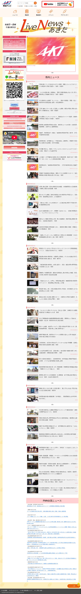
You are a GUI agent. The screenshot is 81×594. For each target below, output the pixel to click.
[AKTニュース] (40, 26)
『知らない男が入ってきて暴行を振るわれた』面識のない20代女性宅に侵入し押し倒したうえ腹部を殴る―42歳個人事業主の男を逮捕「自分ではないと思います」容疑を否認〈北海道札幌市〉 (51, 533)
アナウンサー (65, 15)
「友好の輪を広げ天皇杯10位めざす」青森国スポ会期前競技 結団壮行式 (42, 563)
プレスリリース (14, 590)
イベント (51, 15)
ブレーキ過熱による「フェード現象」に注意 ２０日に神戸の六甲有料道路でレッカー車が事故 (47, 516)
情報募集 (14, 148)
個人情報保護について (27, 590)
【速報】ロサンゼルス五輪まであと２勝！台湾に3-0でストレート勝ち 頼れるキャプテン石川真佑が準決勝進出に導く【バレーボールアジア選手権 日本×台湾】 (51, 559)
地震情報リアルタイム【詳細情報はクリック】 (14, 123)
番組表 (27, 15)
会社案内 (21, 6)
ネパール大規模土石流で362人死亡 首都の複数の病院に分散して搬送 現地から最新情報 (46, 511)
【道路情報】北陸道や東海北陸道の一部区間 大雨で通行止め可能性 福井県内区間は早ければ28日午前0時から (51, 537)
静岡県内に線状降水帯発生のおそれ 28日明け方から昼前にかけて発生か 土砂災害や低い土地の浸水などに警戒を (51, 580)
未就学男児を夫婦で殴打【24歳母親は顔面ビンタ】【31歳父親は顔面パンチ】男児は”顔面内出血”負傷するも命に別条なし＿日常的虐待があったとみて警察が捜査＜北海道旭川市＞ (51, 543)
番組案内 (38, 15)
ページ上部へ (72, 586)
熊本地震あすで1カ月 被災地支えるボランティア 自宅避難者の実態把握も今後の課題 (46, 506)
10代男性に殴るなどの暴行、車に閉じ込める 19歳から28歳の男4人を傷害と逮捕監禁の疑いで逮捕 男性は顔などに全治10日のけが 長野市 (52, 574)
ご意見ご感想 (39, 590)
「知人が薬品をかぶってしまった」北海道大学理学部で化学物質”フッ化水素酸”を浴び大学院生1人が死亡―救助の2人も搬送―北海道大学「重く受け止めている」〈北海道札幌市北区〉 (51, 569)
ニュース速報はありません (14, 128)
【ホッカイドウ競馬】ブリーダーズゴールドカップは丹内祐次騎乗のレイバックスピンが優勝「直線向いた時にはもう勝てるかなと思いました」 (51, 527)
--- (14, 120)
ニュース (15, 15)
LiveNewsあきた (14, 108)
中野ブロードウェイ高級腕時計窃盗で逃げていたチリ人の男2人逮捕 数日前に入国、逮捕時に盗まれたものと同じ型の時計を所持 (51, 522)
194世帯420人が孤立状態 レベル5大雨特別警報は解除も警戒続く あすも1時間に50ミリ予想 (47, 553)
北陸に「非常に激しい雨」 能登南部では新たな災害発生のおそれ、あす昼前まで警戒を (46, 547)
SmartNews (14, 104)
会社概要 (5, 590)
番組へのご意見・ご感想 (31, 6)
